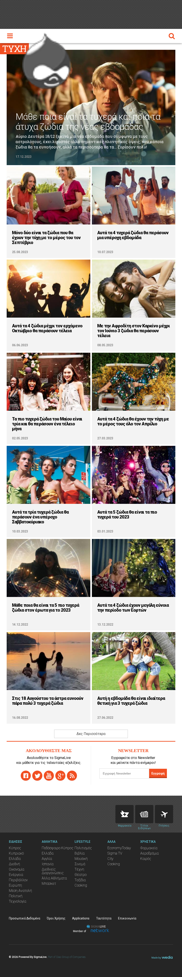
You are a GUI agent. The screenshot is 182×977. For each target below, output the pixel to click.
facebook (26, 776)
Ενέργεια (16, 875)
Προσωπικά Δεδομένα (24, 918)
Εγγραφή (158, 773)
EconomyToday (119, 848)
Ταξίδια (80, 880)
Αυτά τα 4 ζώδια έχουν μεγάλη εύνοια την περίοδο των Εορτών (133, 608)
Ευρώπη (15, 885)
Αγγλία (47, 859)
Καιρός (145, 859)
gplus (60, 776)
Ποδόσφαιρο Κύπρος (57, 848)
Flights (164, 814)
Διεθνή (14, 864)
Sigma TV (114, 853)
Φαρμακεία (148, 848)
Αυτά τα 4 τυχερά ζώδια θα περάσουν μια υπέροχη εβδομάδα (132, 235)
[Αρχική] (46, 60)
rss (72, 776)
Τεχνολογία (17, 901)
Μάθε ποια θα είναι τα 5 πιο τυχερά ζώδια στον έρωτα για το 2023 (45, 608)
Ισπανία (47, 864)
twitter (37, 776)
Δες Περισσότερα (91, 734)
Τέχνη (79, 869)
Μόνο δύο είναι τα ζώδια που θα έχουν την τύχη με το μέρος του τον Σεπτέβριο (46, 237)
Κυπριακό (16, 853)
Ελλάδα (15, 859)
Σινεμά (80, 864)
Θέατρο (81, 875)
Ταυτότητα (103, 918)
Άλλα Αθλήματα (54, 878)
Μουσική (81, 859)
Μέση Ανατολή (20, 891)
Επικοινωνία (127, 918)
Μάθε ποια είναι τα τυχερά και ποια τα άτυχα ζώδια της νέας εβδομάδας (88, 122)
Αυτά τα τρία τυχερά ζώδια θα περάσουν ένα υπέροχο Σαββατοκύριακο (40, 517)
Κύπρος (15, 848)
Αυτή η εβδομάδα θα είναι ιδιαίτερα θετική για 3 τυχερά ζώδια (131, 701)
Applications (80, 918)
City (110, 859)
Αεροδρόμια (149, 853)
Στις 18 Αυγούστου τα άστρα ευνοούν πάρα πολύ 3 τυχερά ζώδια (47, 701)
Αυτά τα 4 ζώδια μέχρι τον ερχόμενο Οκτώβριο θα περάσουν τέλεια (47, 328)
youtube (49, 776)
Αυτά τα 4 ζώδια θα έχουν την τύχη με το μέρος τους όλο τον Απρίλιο (133, 421)
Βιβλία (80, 853)
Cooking (81, 885)
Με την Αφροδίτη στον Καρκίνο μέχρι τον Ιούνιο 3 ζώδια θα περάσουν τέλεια (133, 330)
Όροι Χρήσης (56, 918)
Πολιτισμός (83, 848)
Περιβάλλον (18, 880)
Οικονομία (16, 869)
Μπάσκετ (49, 883)
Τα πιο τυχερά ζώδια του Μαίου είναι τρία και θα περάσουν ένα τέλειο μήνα (47, 423)
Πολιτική (15, 896)
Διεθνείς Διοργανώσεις (53, 871)
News (144, 814)
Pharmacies (124, 814)
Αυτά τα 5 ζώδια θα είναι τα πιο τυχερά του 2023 (127, 514)
